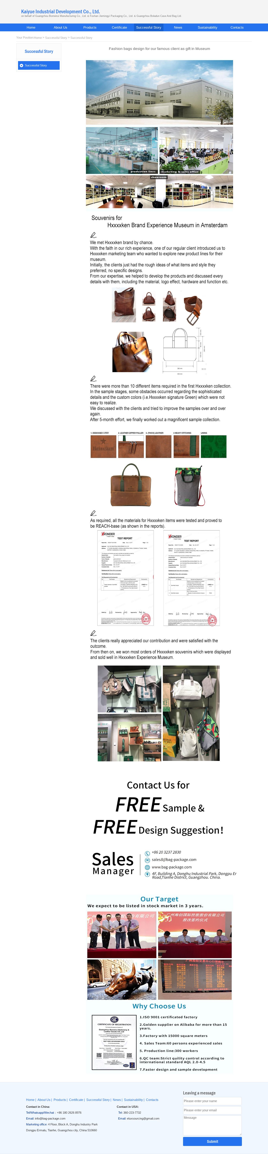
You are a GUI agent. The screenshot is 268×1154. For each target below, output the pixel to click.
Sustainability (207, 27)
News (178, 27)
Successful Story (148, 27)
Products (90, 27)
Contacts (237, 27)
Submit (212, 1141)
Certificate (119, 27)
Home (31, 27)
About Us (60, 27)
